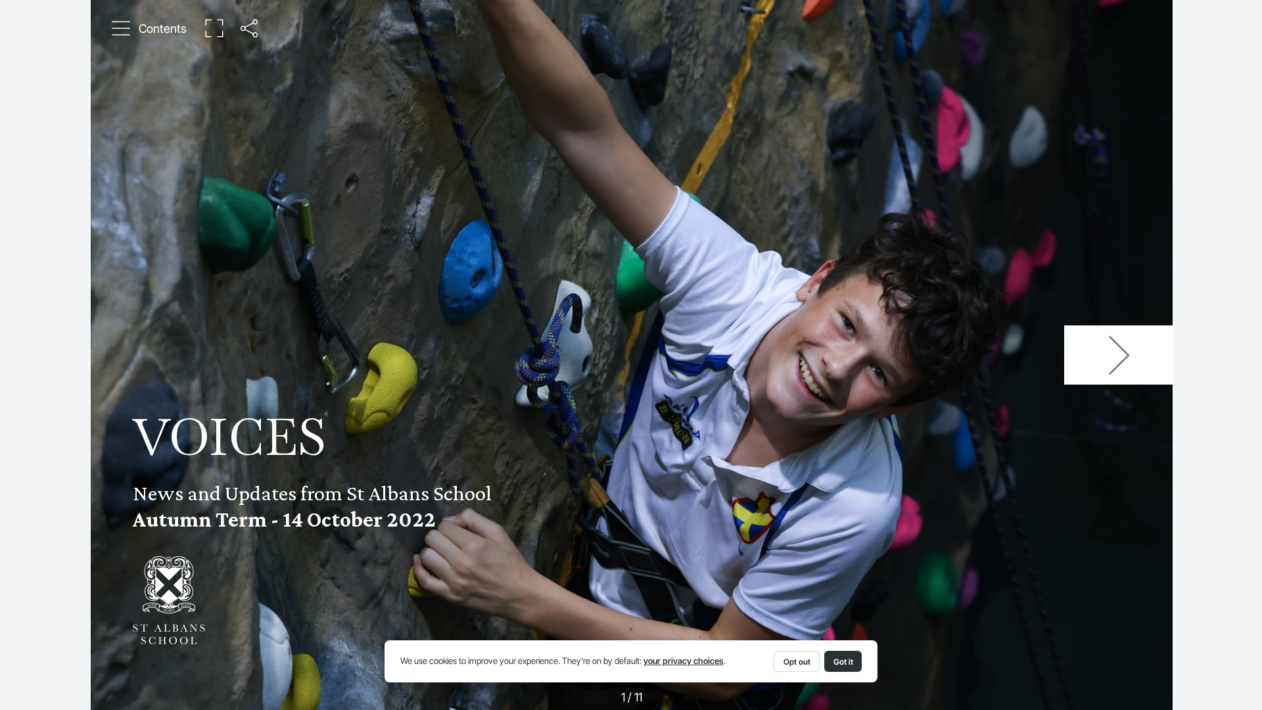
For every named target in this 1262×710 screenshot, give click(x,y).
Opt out (796, 662)
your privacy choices (683, 661)
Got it (843, 662)
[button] (150, 28)
